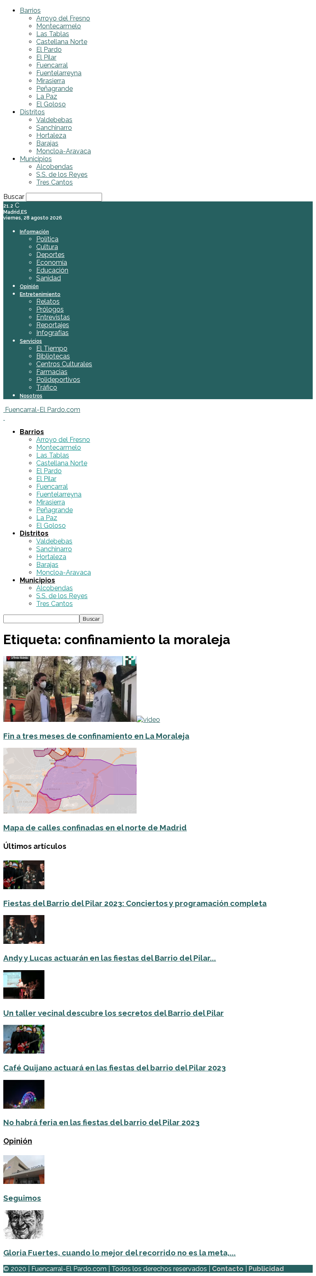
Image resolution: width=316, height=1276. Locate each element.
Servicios (31, 341)
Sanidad (48, 278)
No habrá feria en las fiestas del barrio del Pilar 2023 (101, 1122)
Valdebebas (54, 120)
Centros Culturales (64, 364)
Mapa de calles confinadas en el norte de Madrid (95, 827)
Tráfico (46, 387)
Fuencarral (52, 65)
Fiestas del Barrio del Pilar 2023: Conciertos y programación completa (135, 903)
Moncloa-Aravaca (63, 151)
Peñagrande (54, 88)
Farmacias (51, 372)
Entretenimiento (40, 294)
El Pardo (49, 49)
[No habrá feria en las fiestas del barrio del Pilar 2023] (23, 1106)
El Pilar (46, 57)
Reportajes (52, 325)
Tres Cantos (54, 182)
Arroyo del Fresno (63, 18)
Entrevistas (53, 317)
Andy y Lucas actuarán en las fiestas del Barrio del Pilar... (109, 957)
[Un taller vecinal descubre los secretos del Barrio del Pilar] (23, 997)
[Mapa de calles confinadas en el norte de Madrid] (70, 811)
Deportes (50, 255)
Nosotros (31, 396)
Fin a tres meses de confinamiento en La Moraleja (96, 735)
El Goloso (51, 104)
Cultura (47, 247)
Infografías (52, 333)
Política (47, 239)
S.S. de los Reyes (62, 174)
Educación (52, 270)
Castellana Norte (61, 42)
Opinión (29, 286)
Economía (51, 262)
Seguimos (22, 1197)
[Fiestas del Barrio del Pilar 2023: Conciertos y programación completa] (23, 887)
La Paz (46, 96)
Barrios (30, 10)
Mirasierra (50, 81)
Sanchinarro (54, 128)
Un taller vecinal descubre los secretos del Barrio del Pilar (113, 1012)
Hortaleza (51, 135)
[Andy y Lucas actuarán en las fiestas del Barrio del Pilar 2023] (23, 941)
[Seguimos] (23, 1182)
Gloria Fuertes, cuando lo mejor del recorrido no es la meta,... (119, 1252)
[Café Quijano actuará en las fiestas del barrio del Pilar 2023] (23, 1051)
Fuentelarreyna (58, 73)
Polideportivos (58, 380)
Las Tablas (52, 34)
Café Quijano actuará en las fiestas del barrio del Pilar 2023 (114, 1067)
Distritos (32, 112)
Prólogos (50, 309)
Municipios (36, 159)
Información (34, 232)
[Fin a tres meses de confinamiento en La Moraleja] (81, 720)
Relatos (48, 301)
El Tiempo (51, 348)
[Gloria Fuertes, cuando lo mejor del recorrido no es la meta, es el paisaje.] (23, 1237)
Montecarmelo (58, 26)
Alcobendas (54, 167)
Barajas (47, 143)
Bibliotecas (53, 356)
